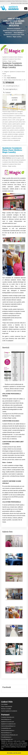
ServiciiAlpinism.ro (6, 719)
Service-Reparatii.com (7, 739)
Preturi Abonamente (6, 706)
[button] (25, 8)
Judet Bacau (8, 32)
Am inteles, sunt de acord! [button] (14, 753)
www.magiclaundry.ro (10, 89)
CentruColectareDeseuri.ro (8, 726)
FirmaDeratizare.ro (6, 737)
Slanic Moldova (18, 32)
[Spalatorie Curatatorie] (10, 8)
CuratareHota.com (6, 728)
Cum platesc (4, 704)
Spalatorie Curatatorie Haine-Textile (13, 30)
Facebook (7, 92)
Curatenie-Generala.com (7, 717)
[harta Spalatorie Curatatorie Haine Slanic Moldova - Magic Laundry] (14, 102)
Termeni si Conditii (6, 708)
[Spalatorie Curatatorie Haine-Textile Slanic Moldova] (14, 50)
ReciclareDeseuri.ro (6, 732)
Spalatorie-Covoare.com (7, 721)
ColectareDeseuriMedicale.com (9, 735)
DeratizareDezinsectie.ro (7, 730)
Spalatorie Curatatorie (13, 28)
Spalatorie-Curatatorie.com (8, 723)
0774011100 (10, 82)
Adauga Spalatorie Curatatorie (20, 3)
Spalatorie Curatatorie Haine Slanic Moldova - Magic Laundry (12, 150)
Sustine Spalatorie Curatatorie (9, 711)
